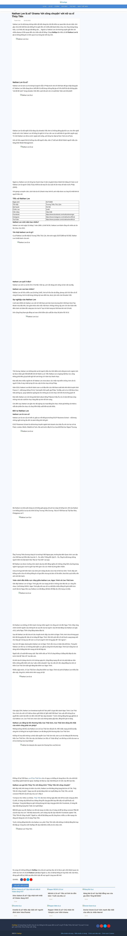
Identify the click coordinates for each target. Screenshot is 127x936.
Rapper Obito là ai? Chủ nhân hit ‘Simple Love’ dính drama (61, 911)
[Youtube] (108, 926)
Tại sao (72, 6)
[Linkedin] (105, 926)
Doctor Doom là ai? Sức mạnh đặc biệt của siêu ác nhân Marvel (98, 911)
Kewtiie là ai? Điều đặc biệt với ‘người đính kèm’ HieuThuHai (28, 911)
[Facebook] (97, 926)
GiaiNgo (14, 925)
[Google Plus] (101, 926)
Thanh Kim (17, 20)
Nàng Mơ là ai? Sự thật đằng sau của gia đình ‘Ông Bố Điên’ (98, 894)
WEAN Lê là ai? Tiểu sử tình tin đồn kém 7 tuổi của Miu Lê (62, 894)
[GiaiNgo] (63, 2)
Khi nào (64, 6)
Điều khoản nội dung (67, 933)
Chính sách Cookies (108, 933)
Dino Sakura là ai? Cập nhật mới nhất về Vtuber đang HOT (27, 897)
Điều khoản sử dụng (81, 933)
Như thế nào (83, 6)
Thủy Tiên (37, 798)
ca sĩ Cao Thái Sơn (35, 778)
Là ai (44, 6)
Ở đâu (57, 6)
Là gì (50, 6)
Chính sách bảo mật (94, 933)
